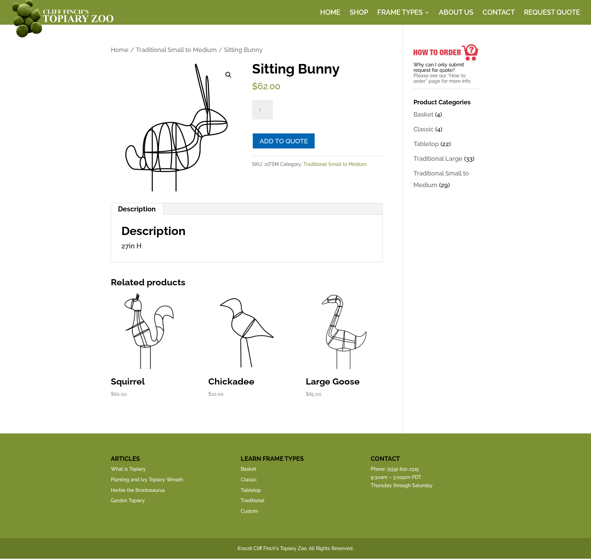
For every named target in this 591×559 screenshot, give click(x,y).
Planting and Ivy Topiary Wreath (147, 479)
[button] (228, 75)
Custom (249, 511)
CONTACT (499, 13)
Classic (423, 129)
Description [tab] (137, 209)
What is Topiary (128, 469)
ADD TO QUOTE (284, 141)
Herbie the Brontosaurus (138, 490)
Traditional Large (437, 158)
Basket (423, 114)
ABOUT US (456, 13)
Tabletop (426, 143)
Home (120, 49)
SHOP (359, 13)
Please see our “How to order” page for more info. (442, 78)
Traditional (252, 500)
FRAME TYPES (400, 13)
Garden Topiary (128, 500)
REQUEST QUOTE (552, 13)
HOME (330, 13)
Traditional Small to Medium (176, 49)
